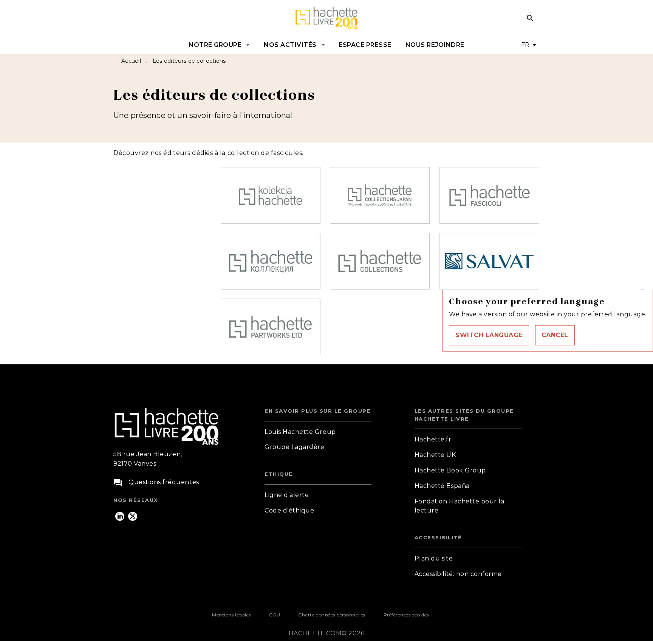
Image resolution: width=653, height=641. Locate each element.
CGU (274, 615)
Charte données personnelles (331, 615)
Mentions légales (231, 615)
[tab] (219, 45)
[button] (489, 335)
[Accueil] (326, 18)
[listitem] (119, 516)
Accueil (131, 60)
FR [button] (525, 44)
